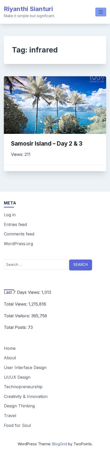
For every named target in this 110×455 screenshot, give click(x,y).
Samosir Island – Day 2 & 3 (46, 143)
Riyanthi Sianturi (28, 9)
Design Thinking (19, 405)
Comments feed (19, 233)
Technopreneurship (23, 386)
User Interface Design (25, 367)
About (10, 357)
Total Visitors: (17, 315)
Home (10, 348)
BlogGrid (59, 444)
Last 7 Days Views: (22, 292)
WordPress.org (18, 243)
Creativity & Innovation (26, 396)
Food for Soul (17, 425)
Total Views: (16, 304)
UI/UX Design (17, 377)
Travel (10, 415)
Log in (10, 214)
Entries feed (15, 224)
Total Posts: (16, 327)
